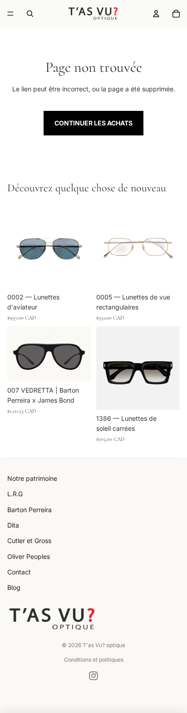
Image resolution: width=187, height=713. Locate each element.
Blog (13, 587)
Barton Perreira (29, 510)
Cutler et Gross (29, 540)
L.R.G (15, 494)
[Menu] (10, 13)
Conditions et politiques (93, 659)
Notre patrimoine (32, 478)
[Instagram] (93, 675)
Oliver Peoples (28, 556)
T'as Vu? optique (104, 645)
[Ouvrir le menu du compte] (156, 14)
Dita (13, 525)
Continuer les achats (93, 123)
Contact (19, 572)
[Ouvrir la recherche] (30, 14)
